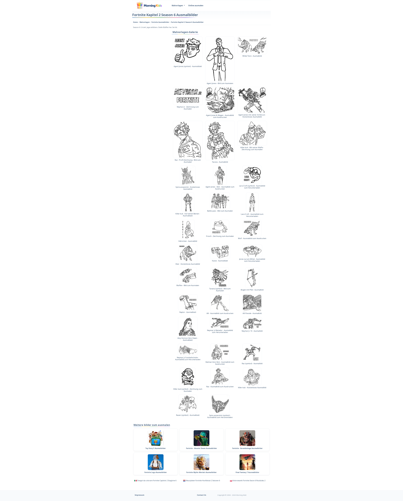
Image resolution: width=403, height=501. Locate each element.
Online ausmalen (195, 5)
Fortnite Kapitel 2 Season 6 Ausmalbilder (187, 22)
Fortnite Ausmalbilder (160, 22)
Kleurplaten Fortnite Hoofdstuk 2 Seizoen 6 (203, 480)
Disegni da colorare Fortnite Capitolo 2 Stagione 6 (156, 480)
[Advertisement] (150, 61)
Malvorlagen (145, 22)
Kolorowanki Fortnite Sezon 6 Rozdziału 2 (249, 480)
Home (135, 22)
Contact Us (201, 495)
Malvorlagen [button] (177, 5)
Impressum (139, 495)
